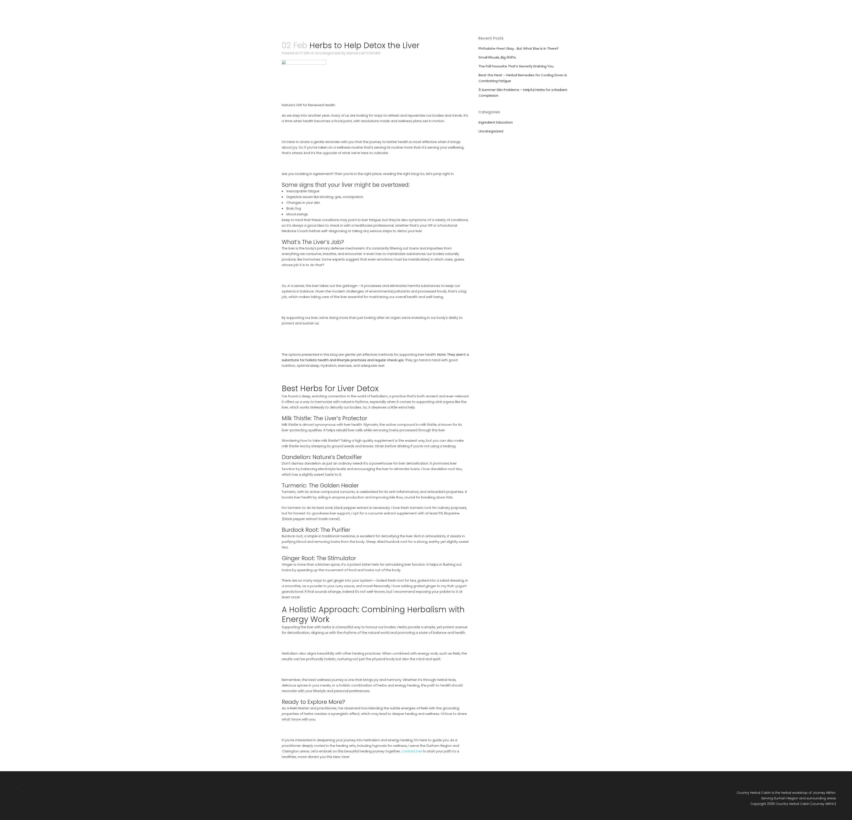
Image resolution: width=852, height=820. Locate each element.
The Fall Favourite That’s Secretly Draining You (516, 66)
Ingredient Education (496, 122)
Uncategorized (328, 53)
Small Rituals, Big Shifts (497, 57)
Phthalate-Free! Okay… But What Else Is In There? (518, 48)
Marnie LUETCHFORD (364, 53)
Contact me (412, 751)
